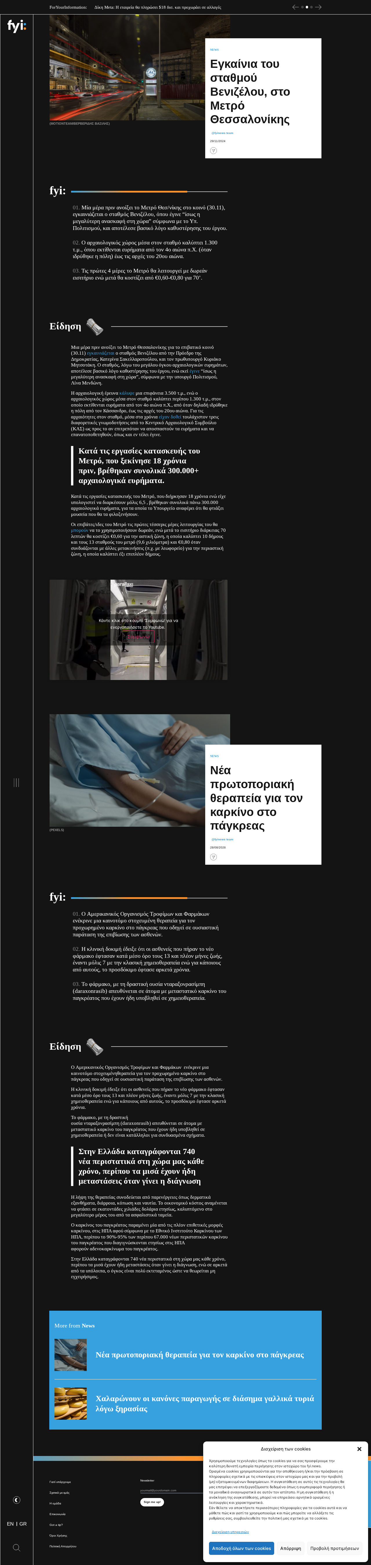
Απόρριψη (290, 1548)
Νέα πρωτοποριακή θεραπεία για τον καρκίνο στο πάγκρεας (200, 1354)
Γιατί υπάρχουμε (60, 1482)
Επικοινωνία (58, 1514)
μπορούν (79, 530)
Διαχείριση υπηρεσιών (230, 1532)
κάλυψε (126, 393)
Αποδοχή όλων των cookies (241, 1548)
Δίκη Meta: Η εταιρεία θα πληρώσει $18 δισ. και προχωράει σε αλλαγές (157, 7)
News (214, 49)
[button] (359, 1449)
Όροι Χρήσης (58, 1535)
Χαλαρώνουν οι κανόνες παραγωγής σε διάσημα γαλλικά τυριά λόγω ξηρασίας (205, 1403)
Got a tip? (56, 1524)
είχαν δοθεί (170, 417)
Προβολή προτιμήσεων (334, 1548)
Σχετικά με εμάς (60, 1492)
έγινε (195, 371)
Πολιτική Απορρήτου (63, 1546)
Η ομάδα (55, 1503)
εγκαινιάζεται (100, 353)
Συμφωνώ (139, 636)
